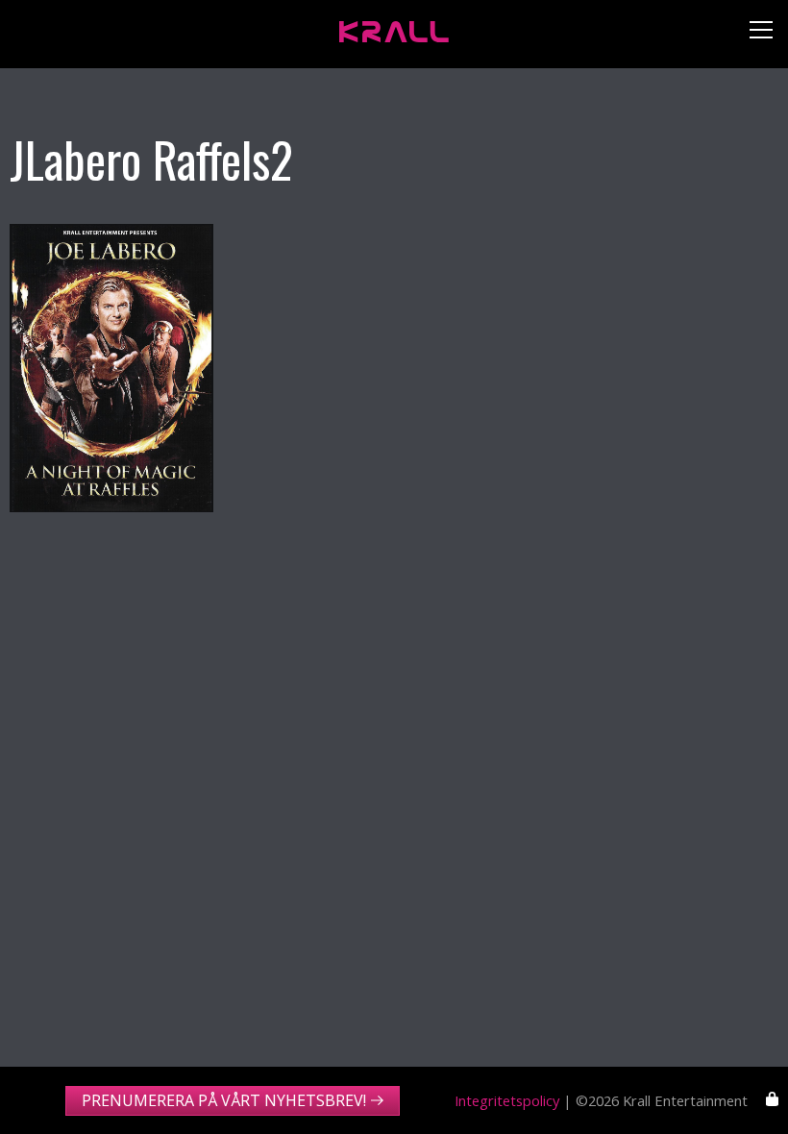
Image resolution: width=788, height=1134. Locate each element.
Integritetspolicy (507, 1100)
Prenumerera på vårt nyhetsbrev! (224, 1100)
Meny (754, 34)
